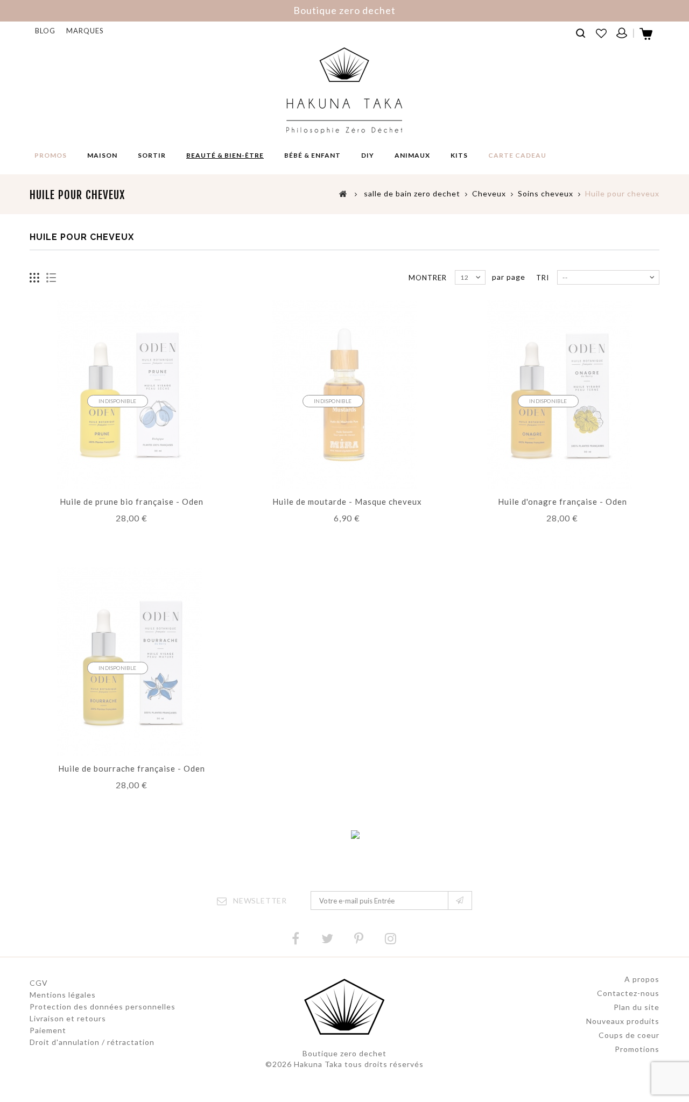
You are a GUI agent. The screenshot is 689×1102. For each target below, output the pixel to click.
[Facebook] (295, 938)
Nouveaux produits (622, 1021)
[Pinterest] (359, 938)
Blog (45, 30)
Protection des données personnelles (102, 1006)
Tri (542, 277)
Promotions (637, 1049)
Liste (51, 278)
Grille (35, 278)
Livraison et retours (68, 1018)
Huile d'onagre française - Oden (562, 501)
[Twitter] (327, 938)
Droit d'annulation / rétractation (92, 1042)
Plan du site (636, 1007)
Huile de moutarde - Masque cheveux (347, 501)
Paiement (48, 1030)
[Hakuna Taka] (344, 91)
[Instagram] (390, 938)
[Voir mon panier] (646, 37)
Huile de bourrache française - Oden (131, 768)
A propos (641, 979)
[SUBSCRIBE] (460, 900)
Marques (85, 30)
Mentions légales (63, 994)
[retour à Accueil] (343, 193)
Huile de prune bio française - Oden (131, 501)
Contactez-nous (628, 993)
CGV (39, 982)
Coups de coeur (629, 1035)
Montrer (428, 277)
